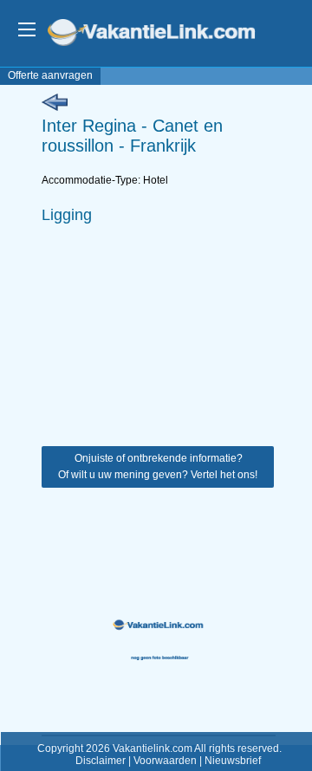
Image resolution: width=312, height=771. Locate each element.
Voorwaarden (165, 761)
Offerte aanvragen (50, 75)
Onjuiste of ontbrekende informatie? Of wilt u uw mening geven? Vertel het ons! (157, 466)
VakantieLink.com (163, 34)
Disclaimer (100, 761)
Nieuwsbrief (233, 761)
